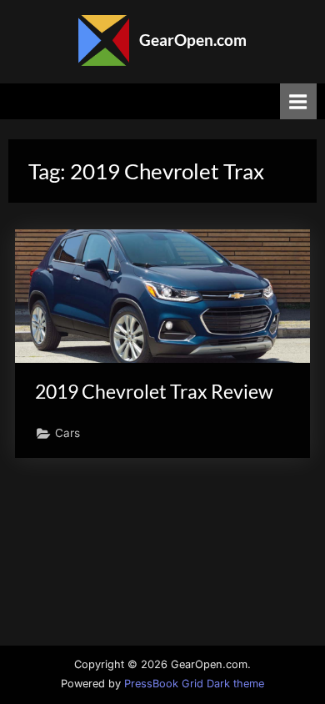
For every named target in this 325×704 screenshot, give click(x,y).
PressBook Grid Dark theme (194, 683)
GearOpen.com (193, 39)
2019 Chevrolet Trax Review (154, 391)
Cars (67, 433)
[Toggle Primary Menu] (298, 101)
